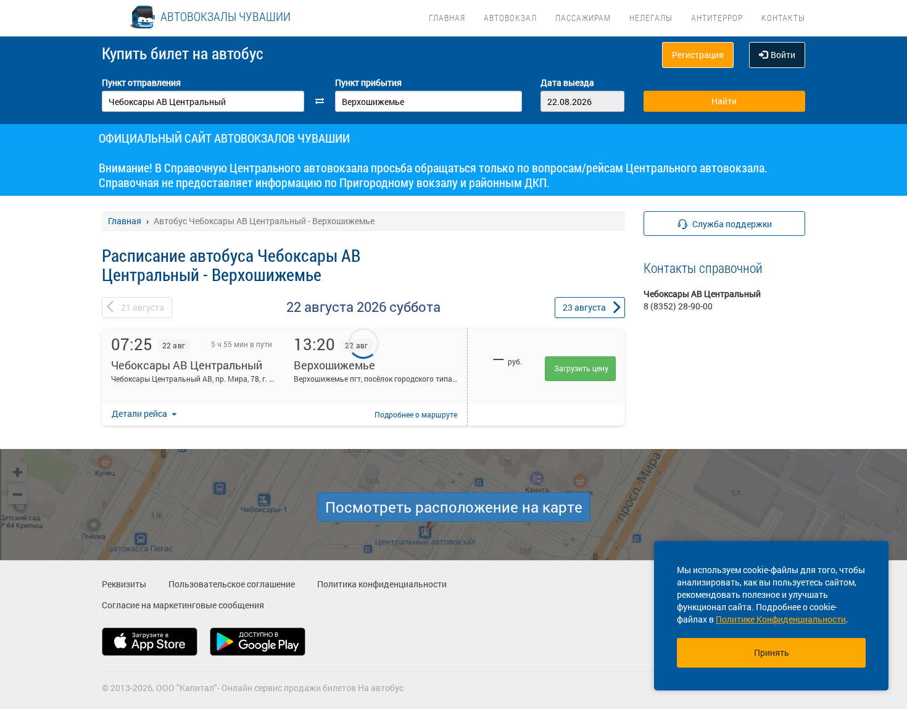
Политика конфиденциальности (382, 584)
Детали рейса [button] (140, 413)
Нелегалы (651, 17)
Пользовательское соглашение (231, 584)
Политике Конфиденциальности (781, 619)
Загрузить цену (581, 368)
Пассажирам (583, 17)
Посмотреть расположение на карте (453, 507)
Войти (783, 55)
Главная (447, 17)
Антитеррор (717, 17)
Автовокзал (510, 17)
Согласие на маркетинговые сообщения (183, 605)
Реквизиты (124, 584)
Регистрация (698, 55)
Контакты (783, 17)
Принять (771, 652)
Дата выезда (567, 82)
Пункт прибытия (368, 82)
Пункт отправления (141, 82)
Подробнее (416, 414)
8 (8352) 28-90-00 (678, 306)
